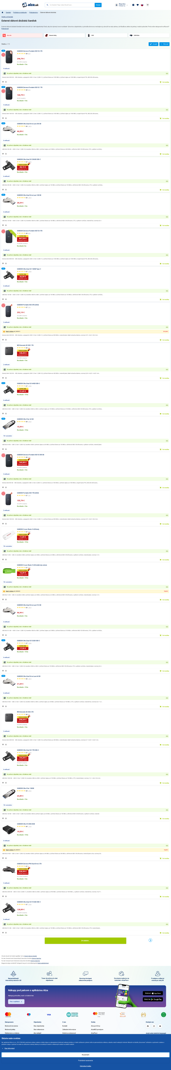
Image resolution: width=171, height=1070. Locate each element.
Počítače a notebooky (20, 12)
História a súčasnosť (69, 1033)
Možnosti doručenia (11, 1026)
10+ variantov (7, 436)
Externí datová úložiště (30, 956)
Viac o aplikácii (15, 1001)
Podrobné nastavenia (85, 1060)
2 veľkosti (6, 322)
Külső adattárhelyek (43, 963)
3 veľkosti (6, 883)
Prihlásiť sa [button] (122, 6)
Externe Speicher (36, 958)
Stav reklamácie (39, 1029)
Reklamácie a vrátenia (12, 1033)
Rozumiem (85, 1055)
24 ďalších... (85, 941)
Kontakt (64, 1026)
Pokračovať (5, 28)
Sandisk (8, 12)
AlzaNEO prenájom (97, 1029)
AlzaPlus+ (94, 1033)
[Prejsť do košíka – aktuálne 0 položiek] (147, 5)
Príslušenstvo (33, 12)
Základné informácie (69, 1029)
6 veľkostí (6, 140)
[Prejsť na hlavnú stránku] (30, 4)
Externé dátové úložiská (48, 12)
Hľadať (98, 5)
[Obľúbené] (137, 5)
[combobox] (70, 5)
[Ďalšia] (150, 940)
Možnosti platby (10, 1029)
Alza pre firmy (95, 1026)
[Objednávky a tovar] (133, 5)
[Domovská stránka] (2, 12)
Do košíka (165, 82)
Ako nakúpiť (37, 1033)
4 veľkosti (6, 68)
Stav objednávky (39, 1026)
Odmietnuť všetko (85, 1066)
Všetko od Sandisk (7, 17)
